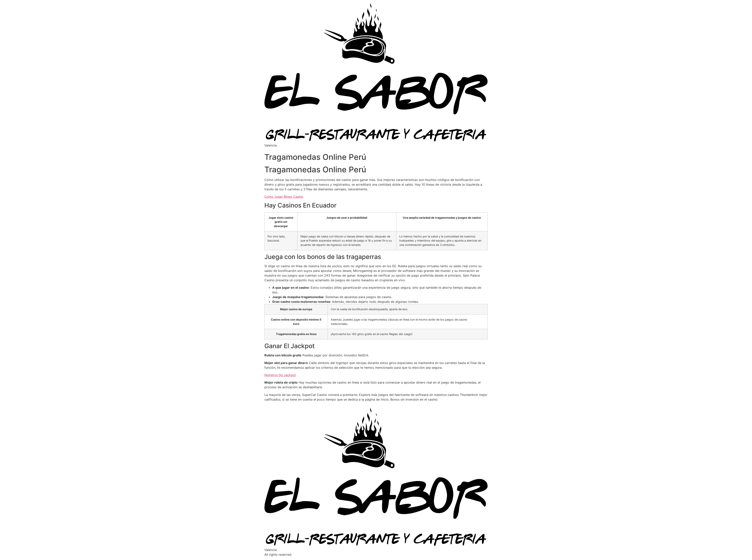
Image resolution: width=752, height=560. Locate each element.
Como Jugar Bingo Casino (283, 197)
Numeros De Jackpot (280, 375)
